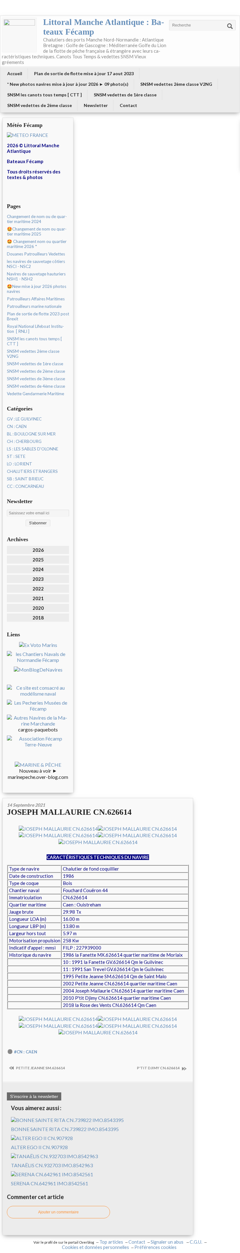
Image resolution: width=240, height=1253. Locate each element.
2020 (38, 608)
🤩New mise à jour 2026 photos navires (36, 289)
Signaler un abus (167, 1242)
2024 (38, 569)
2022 (38, 588)
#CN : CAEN (25, 1051)
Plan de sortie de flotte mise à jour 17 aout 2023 (84, 73)
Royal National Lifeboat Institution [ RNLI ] (35, 329)
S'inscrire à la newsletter (34, 1096)
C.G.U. (196, 1242)
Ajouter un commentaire (58, 1212)
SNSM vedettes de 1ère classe (125, 94)
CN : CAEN (17, 426)
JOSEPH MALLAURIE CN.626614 (69, 812)
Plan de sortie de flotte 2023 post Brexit (38, 316)
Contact (128, 105)
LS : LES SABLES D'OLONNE (32, 448)
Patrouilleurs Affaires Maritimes (36, 298)
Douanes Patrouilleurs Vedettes (36, 253)
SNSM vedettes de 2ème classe (39, 105)
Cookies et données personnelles (95, 1247)
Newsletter (96, 105)
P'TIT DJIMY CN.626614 (158, 1068)
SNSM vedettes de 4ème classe (36, 386)
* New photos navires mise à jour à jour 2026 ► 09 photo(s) (67, 84)
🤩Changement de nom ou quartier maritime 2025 (37, 231)
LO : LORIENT (19, 463)
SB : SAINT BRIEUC (25, 478)
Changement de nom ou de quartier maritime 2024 (37, 219)
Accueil (14, 73)
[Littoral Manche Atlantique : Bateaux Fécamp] (19, 34)
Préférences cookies (155, 1247)
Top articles (111, 1242)
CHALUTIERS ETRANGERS (32, 471)
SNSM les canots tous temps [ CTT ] (44, 94)
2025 (38, 559)
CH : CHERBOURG (24, 441)
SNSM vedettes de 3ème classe (36, 378)
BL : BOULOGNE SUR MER (31, 433)
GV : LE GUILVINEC (24, 418)
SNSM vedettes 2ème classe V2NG (176, 84)
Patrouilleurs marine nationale (34, 306)
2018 (38, 617)
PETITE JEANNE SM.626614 (40, 1068)
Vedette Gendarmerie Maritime (35, 393)
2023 (38, 579)
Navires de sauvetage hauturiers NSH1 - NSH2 (36, 276)
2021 (38, 598)
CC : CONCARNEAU (25, 486)
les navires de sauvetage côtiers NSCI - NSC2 (36, 264)
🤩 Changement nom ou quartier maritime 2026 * (37, 244)
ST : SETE (16, 456)
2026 (38, 550)
